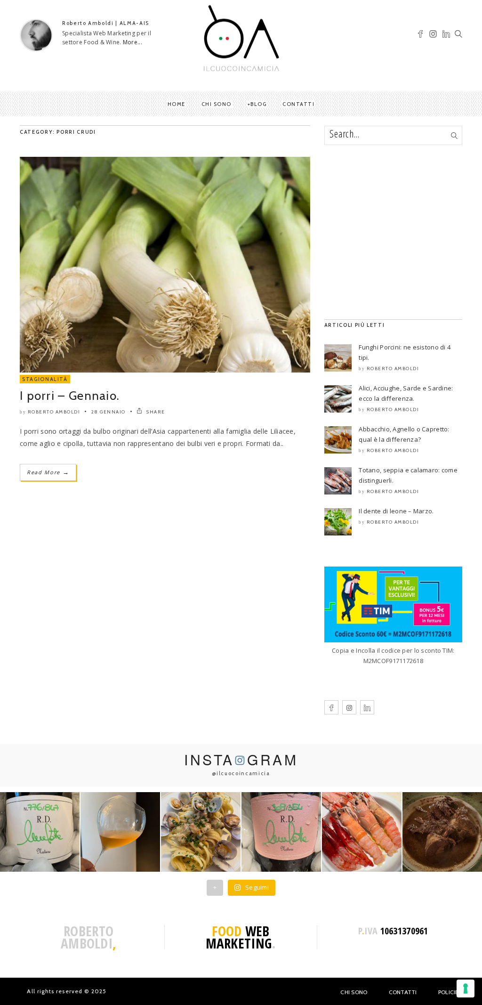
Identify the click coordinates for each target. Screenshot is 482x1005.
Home (176, 104)
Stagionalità (45, 379)
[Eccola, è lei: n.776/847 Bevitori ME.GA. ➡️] (40, 832)
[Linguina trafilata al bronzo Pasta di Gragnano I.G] (201, 832)
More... (132, 42)
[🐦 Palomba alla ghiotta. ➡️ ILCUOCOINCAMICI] (442, 832)
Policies (450, 992)
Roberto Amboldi (54, 412)
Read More (48, 472)
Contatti (298, 104)
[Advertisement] (393, 232)
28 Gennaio (108, 412)
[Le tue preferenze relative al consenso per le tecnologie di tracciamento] (465, 988)
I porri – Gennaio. (70, 395)
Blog (258, 104)
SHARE (155, 412)
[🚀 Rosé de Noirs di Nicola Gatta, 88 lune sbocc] (281, 832)
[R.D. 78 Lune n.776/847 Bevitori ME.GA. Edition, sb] (120, 832)
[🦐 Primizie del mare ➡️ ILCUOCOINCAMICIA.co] (362, 832)
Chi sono (216, 104)
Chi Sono (353, 992)
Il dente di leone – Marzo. (396, 511)
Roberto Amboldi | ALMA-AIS (105, 23)
